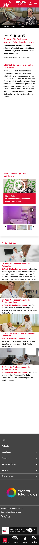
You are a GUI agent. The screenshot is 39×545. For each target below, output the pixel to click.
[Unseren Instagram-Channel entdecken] (9, 516)
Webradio (5, 446)
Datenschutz (16, 509)
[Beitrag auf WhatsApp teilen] (11, 35)
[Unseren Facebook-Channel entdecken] (5, 516)
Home (4, 440)
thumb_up (34, 530)
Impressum (5, 509)
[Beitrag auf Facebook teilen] (15, 35)
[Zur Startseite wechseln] (7, 4)
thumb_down (26, 530)
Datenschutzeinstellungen (11, 512)
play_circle (30, 530)
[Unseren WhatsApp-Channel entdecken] (2, 516)
